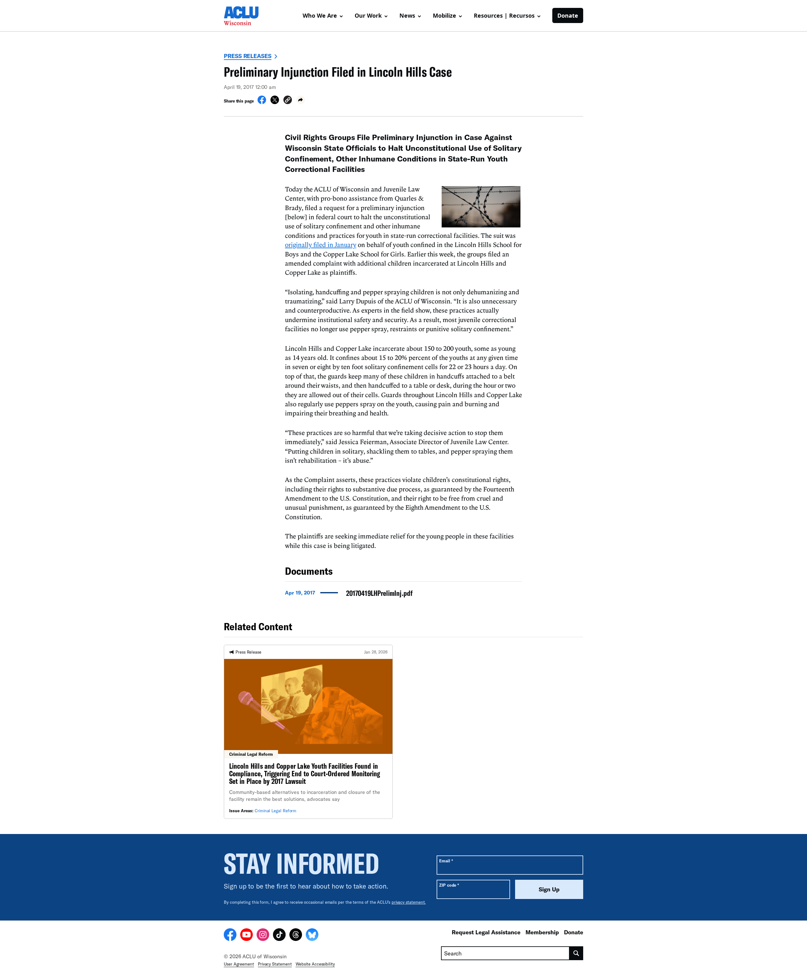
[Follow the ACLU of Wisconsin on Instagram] (263, 935)
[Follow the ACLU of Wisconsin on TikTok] (279, 935)
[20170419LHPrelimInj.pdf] (403, 595)
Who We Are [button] (320, 15)
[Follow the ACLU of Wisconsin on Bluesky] (312, 935)
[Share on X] (274, 102)
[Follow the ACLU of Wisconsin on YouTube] (246, 935)
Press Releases (247, 55)
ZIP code (449, 885)
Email (446, 860)
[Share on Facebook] (262, 102)
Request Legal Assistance (486, 932)
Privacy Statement (275, 963)
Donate (567, 15)
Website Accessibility (315, 963)
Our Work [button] (368, 15)
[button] (287, 101)
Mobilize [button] (444, 15)
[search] (576, 953)
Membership (542, 932)
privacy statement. (409, 902)
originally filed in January (320, 244)
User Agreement (239, 963)
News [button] (407, 15)
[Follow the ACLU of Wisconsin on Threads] (295, 935)
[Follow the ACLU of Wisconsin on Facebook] (230, 935)
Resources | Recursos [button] (504, 15)
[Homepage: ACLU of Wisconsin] (246, 15)
